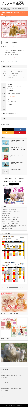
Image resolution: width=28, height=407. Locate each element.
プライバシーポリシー (5, 396)
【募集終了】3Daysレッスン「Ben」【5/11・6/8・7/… (18, 141)
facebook (22, 1)
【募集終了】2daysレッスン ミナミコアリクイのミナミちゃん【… (18, 163)
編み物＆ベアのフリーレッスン (7, 338)
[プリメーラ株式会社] (14, 3)
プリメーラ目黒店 (11, 96)
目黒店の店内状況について (16, 169)
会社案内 (3, 395)
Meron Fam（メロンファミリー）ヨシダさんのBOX (11, 217)
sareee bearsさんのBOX (7, 215)
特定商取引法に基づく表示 (19, 395)
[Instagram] (15, 401)
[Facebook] (13, 401)
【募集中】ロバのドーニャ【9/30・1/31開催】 (11, 223)
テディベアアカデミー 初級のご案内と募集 (9, 313)
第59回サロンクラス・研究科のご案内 (9, 209)
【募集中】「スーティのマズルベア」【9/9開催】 (11, 221)
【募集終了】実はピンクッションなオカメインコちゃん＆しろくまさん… (18, 148)
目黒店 (7, 16)
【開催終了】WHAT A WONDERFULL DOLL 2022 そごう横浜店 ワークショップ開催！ (8, 179)
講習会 (10, 16)
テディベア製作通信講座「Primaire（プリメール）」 (19, 179)
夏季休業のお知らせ (6, 213)
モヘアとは (3, 364)
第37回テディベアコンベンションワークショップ (11, 211)
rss (20, 1)
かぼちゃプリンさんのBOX (7, 228)
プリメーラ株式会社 (13, 405)
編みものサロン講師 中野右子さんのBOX (10, 219)
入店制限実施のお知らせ (13, 287)
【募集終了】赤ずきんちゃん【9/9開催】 (18, 156)
